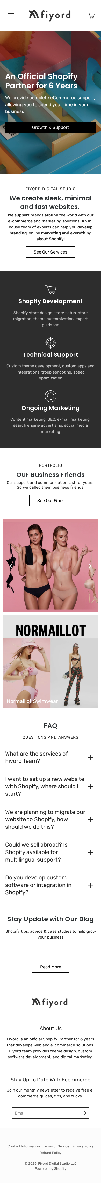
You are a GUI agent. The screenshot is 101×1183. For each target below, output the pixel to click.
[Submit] (83, 1113)
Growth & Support (50, 127)
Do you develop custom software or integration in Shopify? (38, 885)
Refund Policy (50, 1153)
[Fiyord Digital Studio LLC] (50, 16)
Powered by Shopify (50, 1169)
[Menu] (11, 15)
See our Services (50, 252)
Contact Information (24, 1146)
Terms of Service (56, 1146)
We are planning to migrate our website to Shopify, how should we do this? (45, 819)
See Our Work (50, 500)
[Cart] (92, 15)
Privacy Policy (83, 1146)
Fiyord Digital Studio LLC (57, 1163)
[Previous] (13, 566)
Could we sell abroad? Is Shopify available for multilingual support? (36, 852)
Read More (50, 966)
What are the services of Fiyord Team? (36, 757)
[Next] (88, 566)
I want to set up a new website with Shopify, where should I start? (44, 786)
